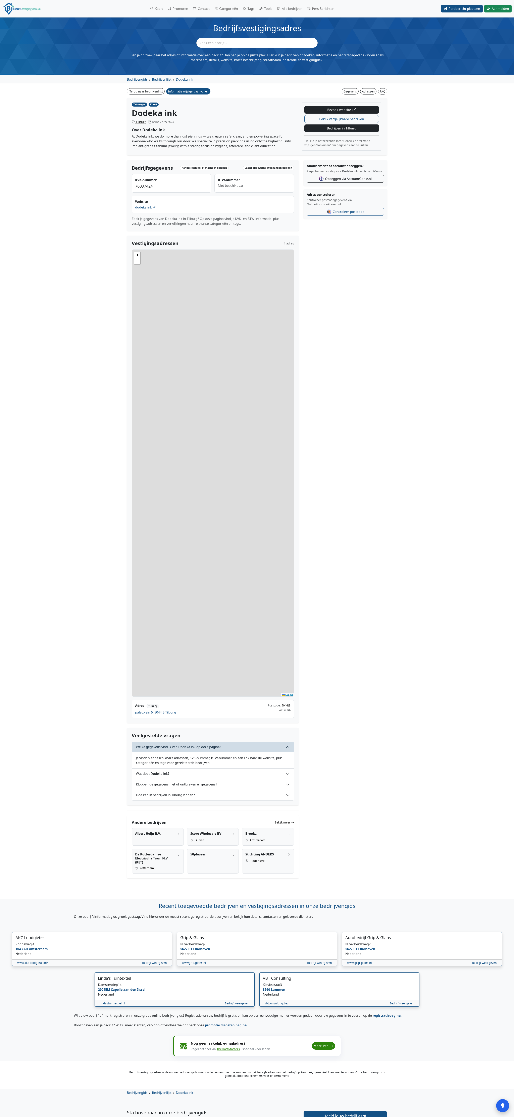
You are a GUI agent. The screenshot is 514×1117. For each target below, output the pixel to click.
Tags (251, 8)
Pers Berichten (323, 8)
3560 (267, 989)
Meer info (321, 1046)
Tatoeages (139, 104)
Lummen (278, 989)
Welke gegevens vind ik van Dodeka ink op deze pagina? (178, 747)
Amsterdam (257, 840)
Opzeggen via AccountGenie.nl (348, 179)
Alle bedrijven (292, 8)
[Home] (22, 8)
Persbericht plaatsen (464, 8)
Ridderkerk (256, 861)
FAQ (382, 91)
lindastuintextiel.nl (112, 1003)
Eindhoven (201, 949)
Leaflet (289, 694)
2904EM (104, 989)
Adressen (368, 91)
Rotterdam (146, 868)
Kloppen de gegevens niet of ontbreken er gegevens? (176, 784)
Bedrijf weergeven (154, 963)
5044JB (286, 705)
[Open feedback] (502, 1105)
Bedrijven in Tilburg (341, 128)
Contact (204, 8)
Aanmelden (500, 8)
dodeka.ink (144, 207)
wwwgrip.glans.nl (194, 963)
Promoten (180, 8)
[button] (137, 255)
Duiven (199, 840)
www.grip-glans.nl (359, 963)
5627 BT (186, 949)
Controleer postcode (348, 211)
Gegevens (350, 91)
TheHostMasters (228, 1049)
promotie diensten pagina (226, 1025)
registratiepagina (387, 1015)
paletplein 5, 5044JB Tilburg (155, 712)
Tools (268, 8)
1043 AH (22, 949)
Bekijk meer (283, 822)
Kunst (153, 104)
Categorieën (228, 8)
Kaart (159, 8)
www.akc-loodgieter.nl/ (32, 963)
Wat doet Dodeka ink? (152, 773)
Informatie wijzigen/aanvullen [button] (188, 91)
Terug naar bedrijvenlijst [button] (146, 91)
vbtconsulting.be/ (276, 1003)
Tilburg (141, 122)
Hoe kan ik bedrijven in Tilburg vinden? (165, 795)
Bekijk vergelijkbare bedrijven (341, 119)
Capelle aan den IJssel (128, 989)
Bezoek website (339, 110)
